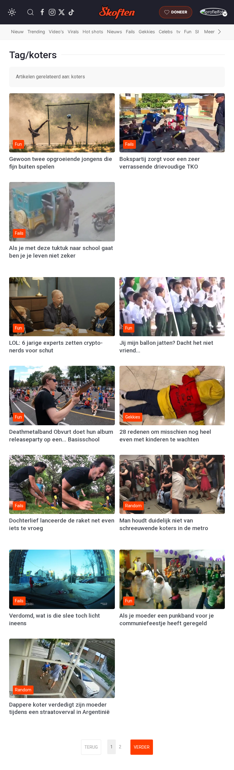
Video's (56, 31)
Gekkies (147, 31)
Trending (36, 31)
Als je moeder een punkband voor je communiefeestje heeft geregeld (166, 619)
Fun (187, 31)
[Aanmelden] (213, 12)
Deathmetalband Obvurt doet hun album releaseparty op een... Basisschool (61, 435)
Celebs (166, 31)
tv (178, 31)
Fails (130, 31)
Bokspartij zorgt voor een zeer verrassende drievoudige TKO (159, 162)
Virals (73, 31)
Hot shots (93, 31)
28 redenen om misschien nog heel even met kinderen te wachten (165, 435)
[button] (30, 12)
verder (142, 747)
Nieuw (17, 31)
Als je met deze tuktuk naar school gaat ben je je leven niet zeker (61, 251)
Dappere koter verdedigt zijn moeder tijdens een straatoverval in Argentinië (59, 708)
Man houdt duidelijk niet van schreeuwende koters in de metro (163, 524)
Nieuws (114, 31)
